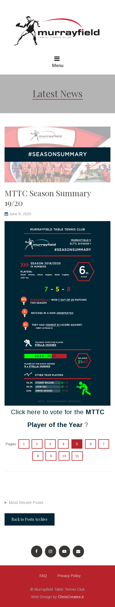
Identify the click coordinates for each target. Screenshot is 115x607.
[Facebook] (36, 551)
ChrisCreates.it (71, 597)
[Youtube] (64, 551)
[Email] (78, 551)
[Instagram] (50, 551)
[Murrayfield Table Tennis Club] (57, 31)
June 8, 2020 (20, 214)
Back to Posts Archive (29, 519)
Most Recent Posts (26, 502)
